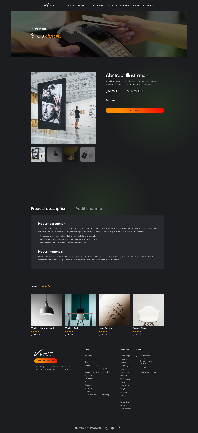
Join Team (89, 379)
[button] (124, 5)
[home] (50, 5)
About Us (88, 388)
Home (87, 359)
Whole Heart (125, 402)
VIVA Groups (125, 379)
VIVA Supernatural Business (125, 372)
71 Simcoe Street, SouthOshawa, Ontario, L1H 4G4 (147, 360)
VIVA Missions (125, 409)
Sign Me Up (89, 375)
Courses (88, 385)
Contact (88, 391)
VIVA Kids (123, 382)
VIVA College (125, 356)
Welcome (88, 356)
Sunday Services (91, 365)
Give (86, 362)
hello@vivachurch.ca (148, 372)
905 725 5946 (145, 368)
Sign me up (89, 382)
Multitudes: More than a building (97, 395)
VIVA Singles (125, 366)
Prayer (123, 405)
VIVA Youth (124, 386)
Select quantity (112, 100)
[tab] (38, 154)
